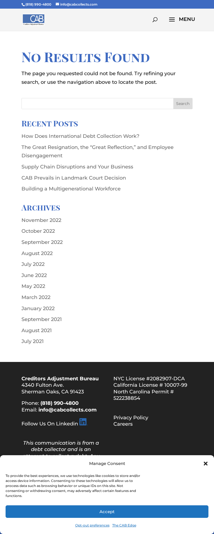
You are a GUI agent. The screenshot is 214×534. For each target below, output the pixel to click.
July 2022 (33, 264)
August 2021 (36, 330)
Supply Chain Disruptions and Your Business (77, 167)
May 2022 (33, 286)
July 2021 (32, 341)
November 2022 (41, 220)
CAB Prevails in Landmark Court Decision (73, 178)
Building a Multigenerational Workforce (71, 189)
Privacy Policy (130, 418)
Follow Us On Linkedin (49, 424)
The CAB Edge (124, 525)
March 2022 (35, 297)
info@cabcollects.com (67, 410)
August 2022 (37, 253)
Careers (123, 424)
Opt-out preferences (92, 525)
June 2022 (34, 275)
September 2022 (42, 242)
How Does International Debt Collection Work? (80, 136)
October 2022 (38, 231)
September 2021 (41, 319)
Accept (107, 511)
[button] (205, 463)
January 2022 (38, 308)
